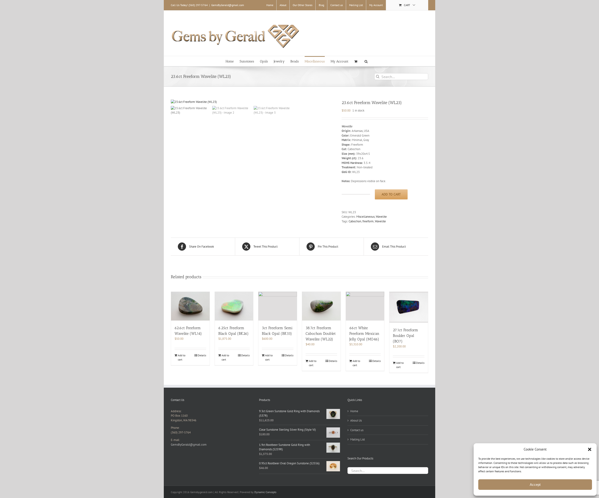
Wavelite (381, 217)
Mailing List (357, 439)
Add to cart (391, 194)
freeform (368, 221)
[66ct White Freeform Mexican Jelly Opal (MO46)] (365, 306)
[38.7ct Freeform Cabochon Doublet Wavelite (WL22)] (321, 306)
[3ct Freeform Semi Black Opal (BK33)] (277, 306)
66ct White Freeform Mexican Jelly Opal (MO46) (364, 333)
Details (202, 355)
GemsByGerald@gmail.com (227, 5)
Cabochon (355, 221)
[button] (589, 449)
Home (354, 411)
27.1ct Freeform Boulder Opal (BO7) (405, 335)
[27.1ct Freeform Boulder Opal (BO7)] (408, 307)
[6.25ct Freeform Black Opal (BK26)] (234, 306)
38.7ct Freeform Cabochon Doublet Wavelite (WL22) (321, 333)
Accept (535, 485)
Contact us (356, 430)
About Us (356, 420)
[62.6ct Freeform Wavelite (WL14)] (190, 306)
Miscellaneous (365, 217)
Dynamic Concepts (265, 492)
